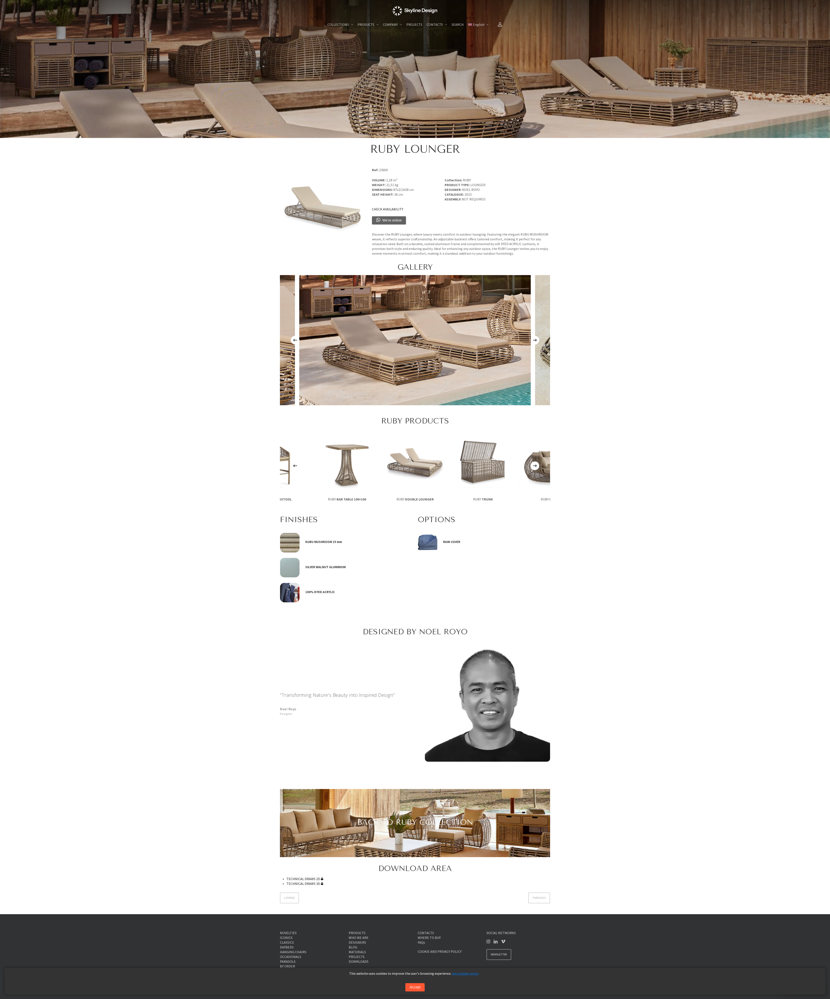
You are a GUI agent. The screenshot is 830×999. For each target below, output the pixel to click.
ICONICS (286, 937)
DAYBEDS (287, 947)
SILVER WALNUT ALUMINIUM (325, 567)
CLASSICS (287, 942)
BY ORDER (287, 966)
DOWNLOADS (358, 961)
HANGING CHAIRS (293, 952)
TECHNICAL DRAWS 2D (303, 879)
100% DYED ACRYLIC (320, 592)
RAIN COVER (451, 542)
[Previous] (295, 340)
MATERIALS (357, 952)
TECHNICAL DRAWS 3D (303, 883)
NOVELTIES (288, 933)
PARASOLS (539, 898)
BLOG (353, 947)
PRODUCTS (357, 933)
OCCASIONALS (290, 957)
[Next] (535, 340)
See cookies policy (465, 973)
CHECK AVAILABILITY (387, 209)
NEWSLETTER (499, 954)
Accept (415, 987)
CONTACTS (426, 933)
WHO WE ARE (358, 937)
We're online (392, 220)
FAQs (421, 942)
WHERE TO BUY (429, 937)
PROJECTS (357, 957)
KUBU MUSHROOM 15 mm (323, 542)
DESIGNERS (357, 942)
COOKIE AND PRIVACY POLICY (440, 951)
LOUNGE (289, 898)
